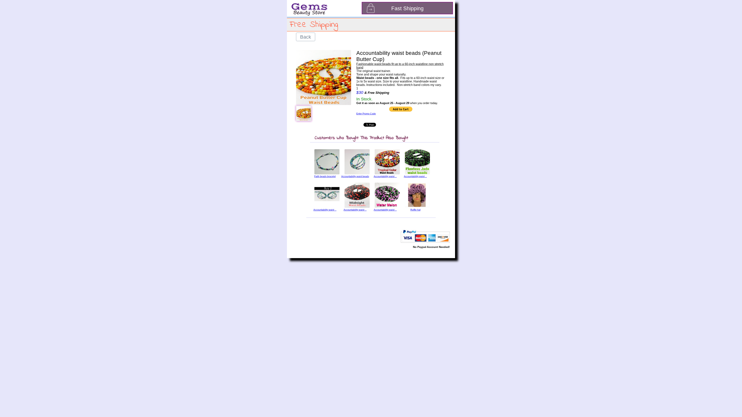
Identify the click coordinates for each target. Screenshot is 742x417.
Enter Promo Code (366, 113)
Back (305, 37)
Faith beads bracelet (325, 176)
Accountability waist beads (355, 176)
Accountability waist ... (385, 176)
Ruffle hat (415, 209)
